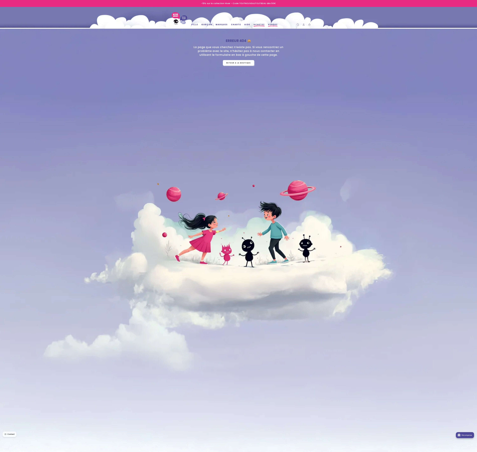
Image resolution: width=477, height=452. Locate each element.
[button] (298, 24)
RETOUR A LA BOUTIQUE (238, 63)
